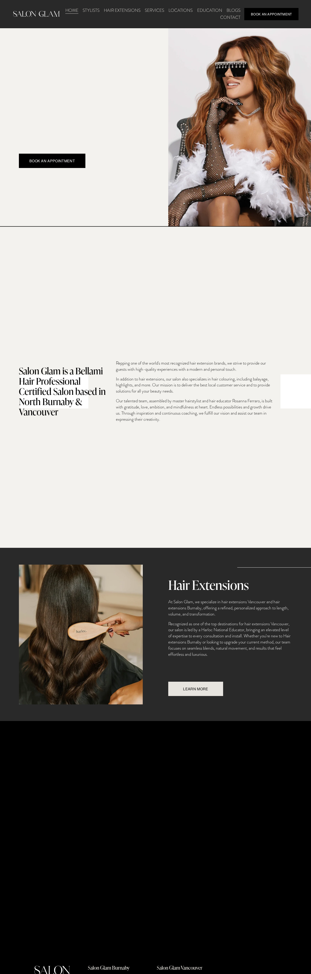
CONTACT (230, 17)
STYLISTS (91, 10)
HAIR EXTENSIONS (122, 10)
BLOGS (233, 10)
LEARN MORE (195, 688)
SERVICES (154, 10)
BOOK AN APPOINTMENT (271, 14)
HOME (71, 10)
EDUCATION (209, 10)
